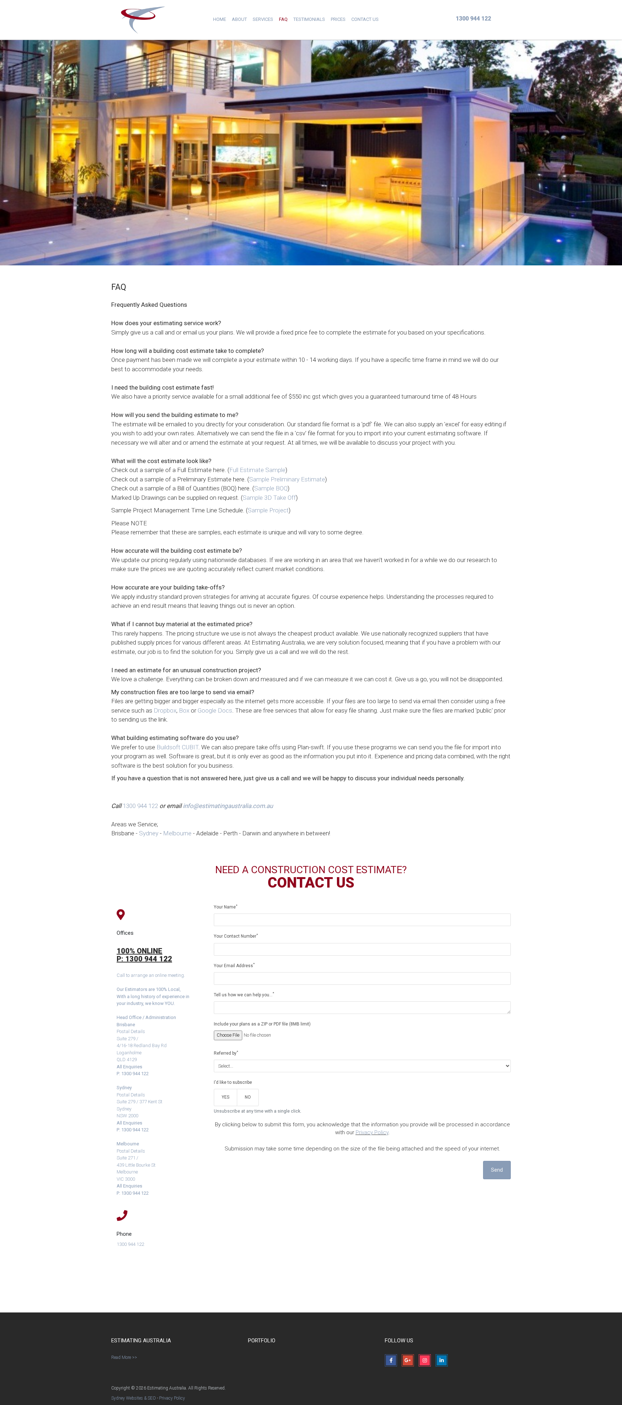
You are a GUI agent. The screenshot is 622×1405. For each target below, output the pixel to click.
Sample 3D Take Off (269, 497)
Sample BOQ (271, 488)
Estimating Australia (143, 20)
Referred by (226, 1053)
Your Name (226, 907)
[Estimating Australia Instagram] (425, 1360)
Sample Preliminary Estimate (287, 479)
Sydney (148, 833)
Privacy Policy (372, 1132)
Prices (338, 19)
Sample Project (268, 510)
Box (184, 710)
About (239, 19)
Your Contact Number (236, 936)
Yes (225, 1097)
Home (219, 19)
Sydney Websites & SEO (133, 1398)
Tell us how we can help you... (244, 994)
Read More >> (124, 1357)
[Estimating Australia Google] (408, 1360)
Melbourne (177, 833)
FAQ (283, 19)
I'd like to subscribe (233, 1082)
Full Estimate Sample (257, 469)
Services (263, 19)
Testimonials (309, 19)
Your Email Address (234, 965)
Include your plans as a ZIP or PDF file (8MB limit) (262, 1024)
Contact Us (365, 19)
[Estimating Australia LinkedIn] (442, 1360)
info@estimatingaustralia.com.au (228, 805)
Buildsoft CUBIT (177, 747)
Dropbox (165, 710)
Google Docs (215, 710)
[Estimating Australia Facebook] (391, 1360)
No (248, 1097)
